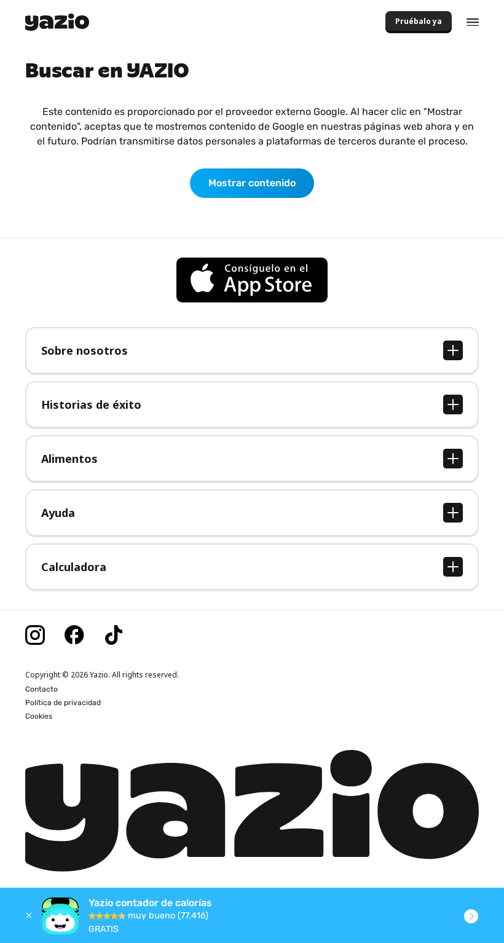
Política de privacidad (63, 702)
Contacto (41, 689)
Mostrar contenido (252, 183)
